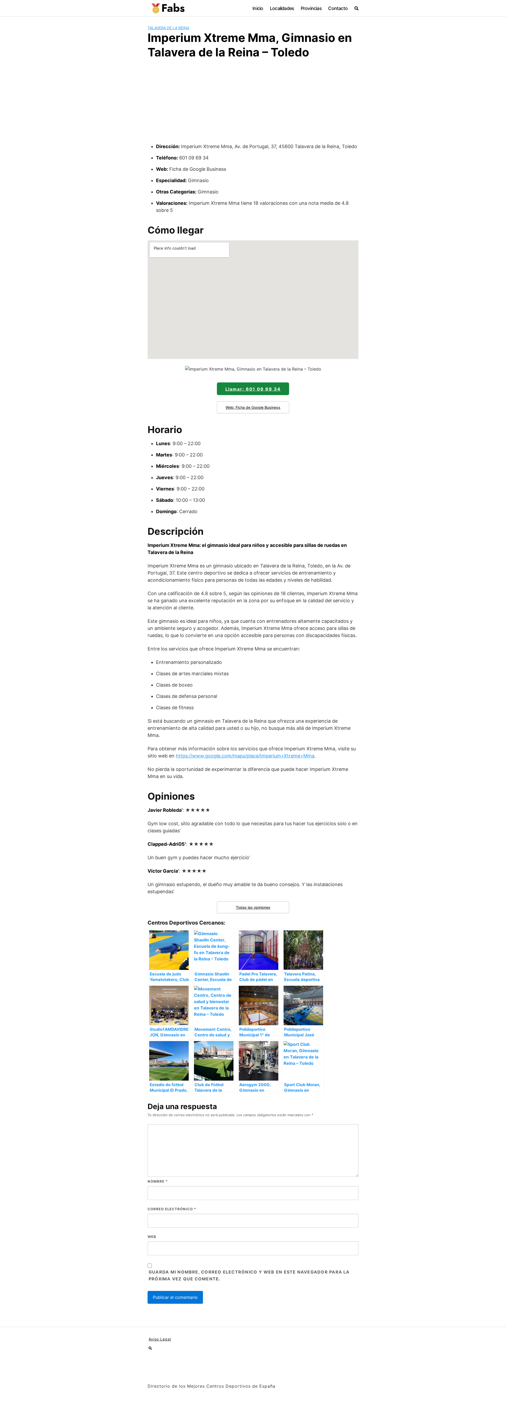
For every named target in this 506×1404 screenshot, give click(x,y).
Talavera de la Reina (168, 28)
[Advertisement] (253, 103)
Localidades (282, 8)
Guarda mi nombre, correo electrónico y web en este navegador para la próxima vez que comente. (249, 1275)
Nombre (158, 1181)
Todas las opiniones (253, 907)
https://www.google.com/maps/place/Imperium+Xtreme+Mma (245, 756)
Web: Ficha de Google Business (253, 407)
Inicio (257, 8)
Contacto (338, 8)
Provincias (311, 8)
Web (152, 1237)
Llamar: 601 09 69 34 (253, 389)
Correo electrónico (172, 1209)
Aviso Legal (160, 1339)
